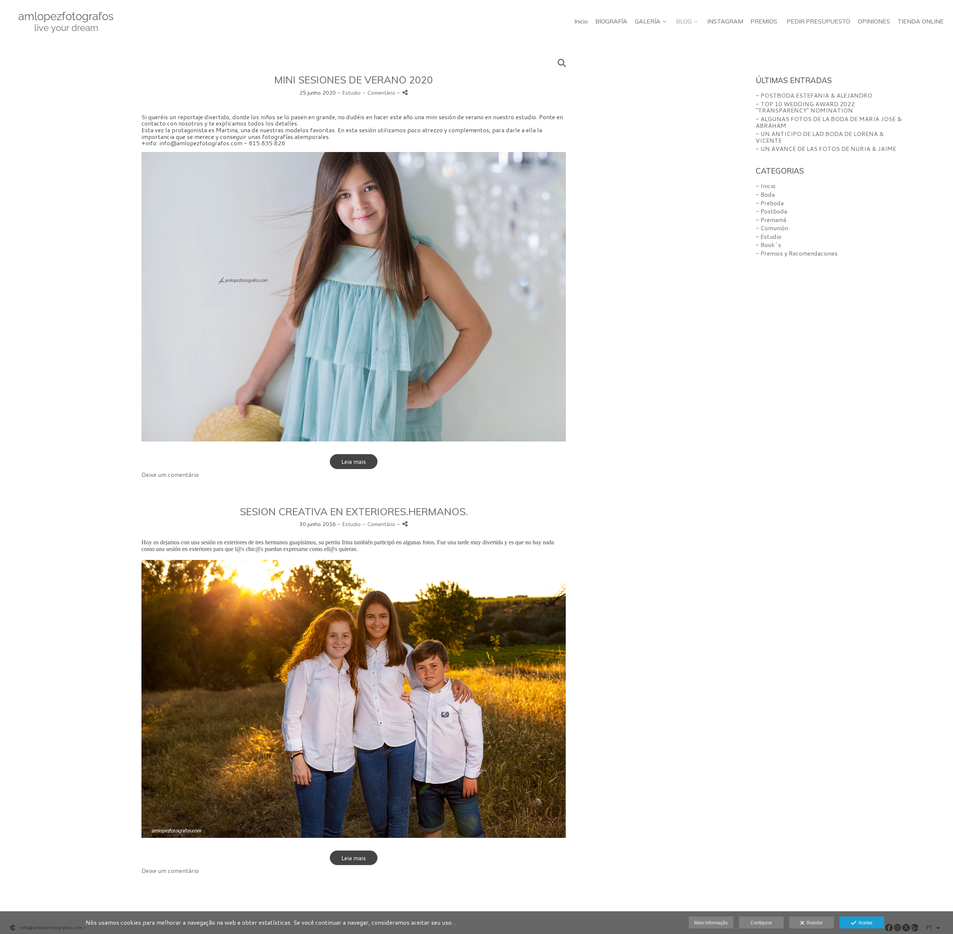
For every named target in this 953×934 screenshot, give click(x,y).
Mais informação (711, 922)
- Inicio (765, 185)
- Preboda (770, 203)
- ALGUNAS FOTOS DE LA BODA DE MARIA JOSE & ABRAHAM (829, 122)
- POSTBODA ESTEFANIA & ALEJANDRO (814, 95)
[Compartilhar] (405, 92)
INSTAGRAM (725, 21)
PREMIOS (763, 21)
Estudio (351, 92)
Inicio (581, 21)
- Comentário (379, 92)
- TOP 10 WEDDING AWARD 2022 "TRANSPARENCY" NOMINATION (805, 107)
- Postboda (771, 211)
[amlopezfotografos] (59, 25)
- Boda (765, 194)
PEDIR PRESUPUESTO (818, 21)
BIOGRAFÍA (611, 21)
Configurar (761, 922)
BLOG (684, 21)
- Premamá (771, 219)
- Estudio (768, 236)
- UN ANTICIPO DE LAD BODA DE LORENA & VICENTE (820, 137)
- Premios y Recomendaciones (797, 253)
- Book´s (768, 244)
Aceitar (864, 922)
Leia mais (353, 461)
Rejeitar (813, 922)
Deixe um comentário (170, 474)
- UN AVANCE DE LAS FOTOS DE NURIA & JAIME (826, 148)
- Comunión (772, 228)
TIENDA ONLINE (921, 21)
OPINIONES (874, 21)
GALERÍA (647, 21)
